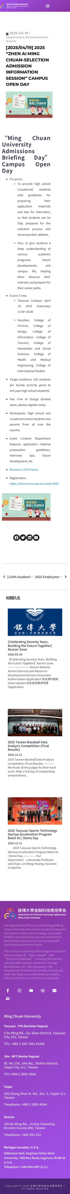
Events (11, 41)
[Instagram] (19, 990)
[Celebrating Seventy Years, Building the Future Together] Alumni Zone (30, 645)
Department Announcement (27, 37)
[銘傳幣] (43, 990)
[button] (47, 6)
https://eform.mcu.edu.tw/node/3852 (34, 483)
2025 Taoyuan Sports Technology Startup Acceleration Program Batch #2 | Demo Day (32, 834)
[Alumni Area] (8, 998)
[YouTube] (31, 990)
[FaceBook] (8, 990)
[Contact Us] (54, 990)
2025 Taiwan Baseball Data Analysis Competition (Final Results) (28, 746)
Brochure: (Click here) (24, 469)
